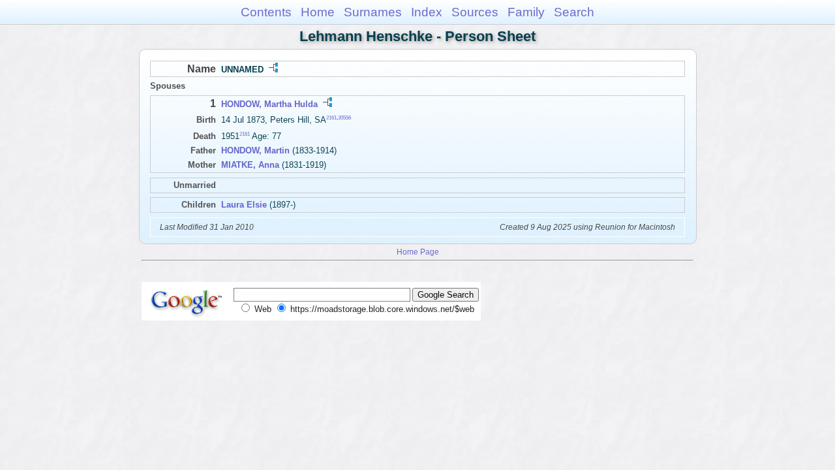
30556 (344, 118)
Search (574, 12)
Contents (266, 12)
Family (526, 12)
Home (318, 12)
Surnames (373, 12)
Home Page (418, 251)
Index (426, 12)
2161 (331, 118)
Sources (474, 12)
